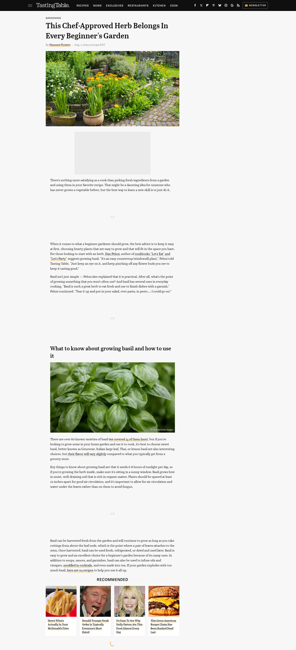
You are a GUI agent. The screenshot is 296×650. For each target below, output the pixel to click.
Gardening (53, 18)
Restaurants (138, 5)
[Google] (232, 6)
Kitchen (159, 5)
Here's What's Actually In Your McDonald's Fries (58, 624)
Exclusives (114, 5)
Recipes (83, 5)
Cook (174, 5)
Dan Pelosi (112, 254)
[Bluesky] (219, 6)
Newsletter (257, 5)
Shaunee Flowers (59, 45)
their (71, 454)
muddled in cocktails (77, 565)
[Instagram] (226, 6)
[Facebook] (195, 6)
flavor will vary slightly (90, 454)
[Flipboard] (207, 6)
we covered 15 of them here (128, 439)
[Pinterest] (213, 6)
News (97, 5)
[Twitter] (201, 6)
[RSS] (238, 6)
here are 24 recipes (80, 570)
